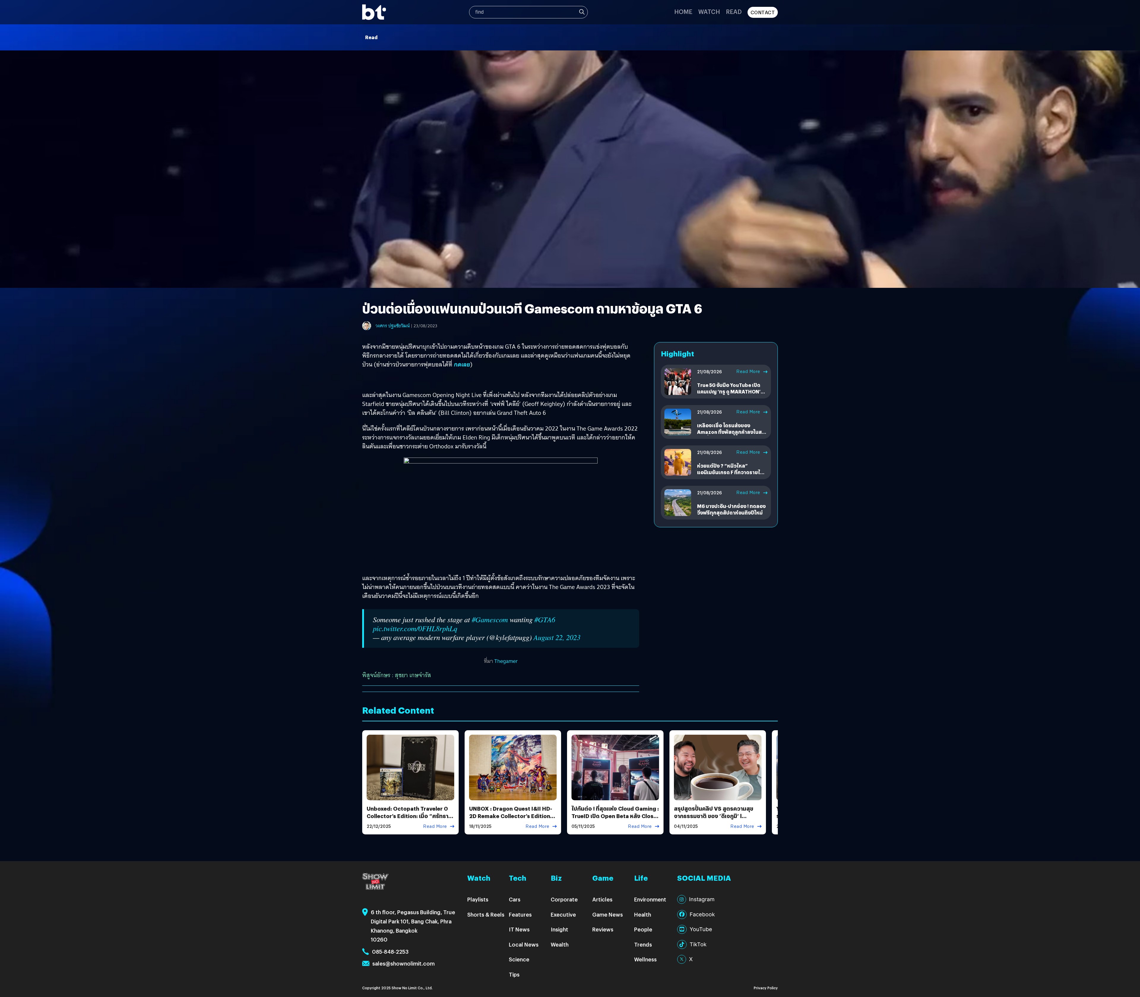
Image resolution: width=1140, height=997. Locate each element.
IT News (519, 929)
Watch (709, 11)
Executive (563, 914)
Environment (650, 899)
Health (642, 914)
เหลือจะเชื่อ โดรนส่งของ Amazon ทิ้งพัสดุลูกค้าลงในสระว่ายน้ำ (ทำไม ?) (732, 432)
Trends (643, 944)
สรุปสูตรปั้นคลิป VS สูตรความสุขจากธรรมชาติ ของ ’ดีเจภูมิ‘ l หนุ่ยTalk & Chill (713, 816)
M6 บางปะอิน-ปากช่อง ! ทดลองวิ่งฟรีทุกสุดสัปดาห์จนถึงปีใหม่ (731, 509)
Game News (607, 914)
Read (734, 11)
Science (519, 959)
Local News (524, 944)
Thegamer (506, 661)
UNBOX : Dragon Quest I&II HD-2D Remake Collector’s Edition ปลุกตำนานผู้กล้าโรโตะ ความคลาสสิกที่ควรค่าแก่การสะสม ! (511, 820)
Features (520, 914)
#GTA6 (544, 619)
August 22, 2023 (556, 637)
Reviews (602, 929)
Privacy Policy (766, 987)
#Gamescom (490, 619)
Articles (602, 899)
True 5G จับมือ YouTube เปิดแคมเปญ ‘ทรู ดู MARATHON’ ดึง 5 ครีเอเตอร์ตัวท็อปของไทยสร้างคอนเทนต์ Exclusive (731, 395)
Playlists (477, 899)
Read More (748, 371)
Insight (559, 929)
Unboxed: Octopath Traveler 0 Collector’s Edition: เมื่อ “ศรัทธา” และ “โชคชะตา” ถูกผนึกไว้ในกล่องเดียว (409, 820)
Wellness (645, 959)
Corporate (564, 899)
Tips (514, 974)
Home (683, 11)
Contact (762, 12)
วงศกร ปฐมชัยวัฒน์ (393, 326)
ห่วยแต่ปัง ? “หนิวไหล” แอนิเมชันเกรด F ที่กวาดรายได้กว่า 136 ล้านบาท (730, 472)
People (643, 929)
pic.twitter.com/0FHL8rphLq (415, 628)
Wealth (560, 944)
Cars (514, 899)
